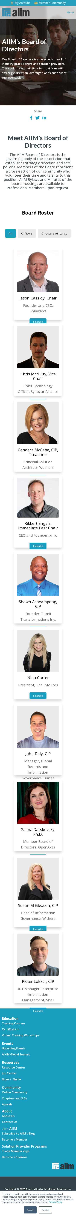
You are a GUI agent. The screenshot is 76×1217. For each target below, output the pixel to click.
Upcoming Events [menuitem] (14, 1048)
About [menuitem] (7, 1111)
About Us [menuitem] (8, 1116)
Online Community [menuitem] (14, 1092)
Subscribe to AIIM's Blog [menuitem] (18, 1133)
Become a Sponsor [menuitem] (14, 1157)
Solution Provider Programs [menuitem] (24, 1146)
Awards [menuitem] (7, 1104)
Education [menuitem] (10, 1018)
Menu (70, 12)
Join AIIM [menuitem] (9, 1128)
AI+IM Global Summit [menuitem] (16, 1054)
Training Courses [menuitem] (13, 1023)
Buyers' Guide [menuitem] (11, 1079)
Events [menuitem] (7, 1043)
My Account (22, 3)
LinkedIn (38, 321)
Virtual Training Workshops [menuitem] (20, 1035)
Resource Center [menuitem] (13, 1067)
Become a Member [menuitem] (14, 1139)
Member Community (52, 3)
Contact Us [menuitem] (9, 1122)
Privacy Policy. (56, 1201)
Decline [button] (45, 1209)
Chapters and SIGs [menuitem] (14, 1098)
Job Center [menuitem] (9, 1073)
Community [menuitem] (11, 1087)
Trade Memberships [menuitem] (16, 1151)
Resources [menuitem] (10, 1062)
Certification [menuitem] (10, 1029)
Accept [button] (30, 1209)
